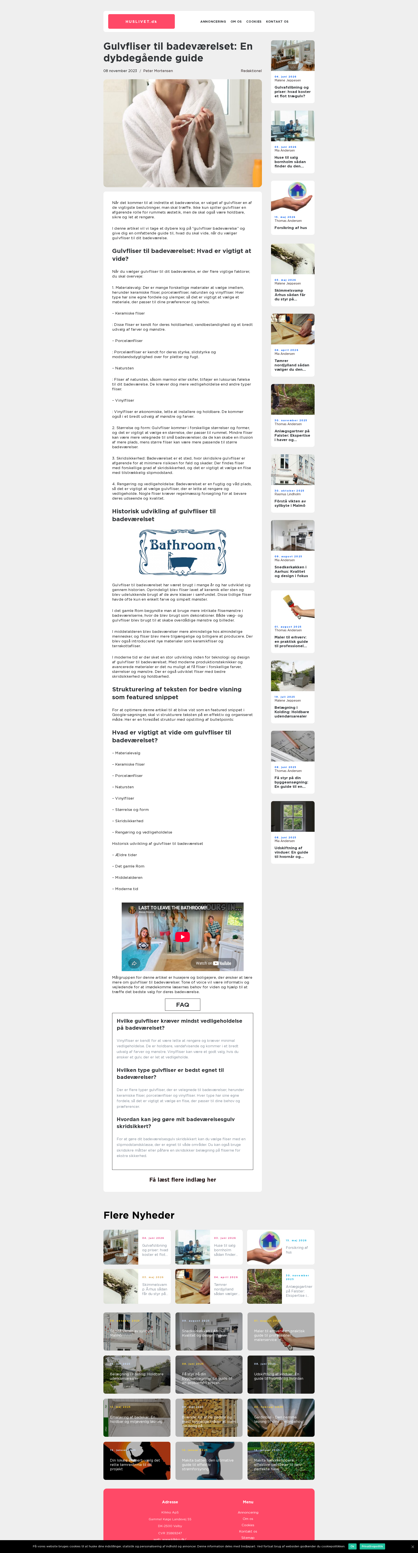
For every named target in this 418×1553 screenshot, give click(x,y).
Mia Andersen (285, 150)
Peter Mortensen (158, 71)
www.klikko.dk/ (174, 1539)
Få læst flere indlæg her (182, 1179)
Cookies (254, 21)
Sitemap (248, 1538)
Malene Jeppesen (288, 80)
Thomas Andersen (288, 220)
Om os (236, 21)
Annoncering (213, 21)
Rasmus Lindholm (288, 494)
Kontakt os (277, 21)
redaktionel (251, 71)
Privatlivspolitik (372, 1546)
